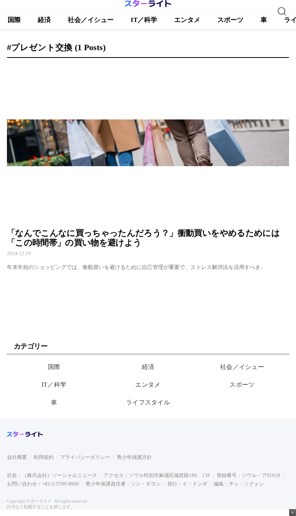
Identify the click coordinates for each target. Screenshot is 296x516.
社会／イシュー (242, 367)
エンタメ (147, 384)
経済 (148, 367)
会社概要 (17, 457)
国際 (54, 367)
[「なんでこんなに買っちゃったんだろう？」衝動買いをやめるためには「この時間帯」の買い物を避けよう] (148, 167)
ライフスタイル (148, 402)
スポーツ (241, 384)
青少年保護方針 (134, 457)
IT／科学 (54, 384)
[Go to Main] (148, 5)
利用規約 (44, 457)
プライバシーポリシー (85, 457)
